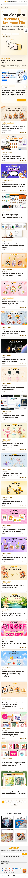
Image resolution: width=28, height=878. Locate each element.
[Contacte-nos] (19, 1)
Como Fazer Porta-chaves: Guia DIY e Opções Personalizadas (13, 586)
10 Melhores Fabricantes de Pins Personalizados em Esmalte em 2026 (13, 157)
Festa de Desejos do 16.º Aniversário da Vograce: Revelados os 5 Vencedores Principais (13, 734)
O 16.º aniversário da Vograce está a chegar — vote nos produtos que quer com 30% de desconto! (13, 763)
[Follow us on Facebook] (7, 856)
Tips (11, 180)
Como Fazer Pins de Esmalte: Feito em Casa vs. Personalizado (13, 360)
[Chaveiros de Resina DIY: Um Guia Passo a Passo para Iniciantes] (14, 260)
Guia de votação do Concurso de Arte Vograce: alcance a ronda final (13, 614)
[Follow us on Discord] (23, 856)
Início (2, 7)
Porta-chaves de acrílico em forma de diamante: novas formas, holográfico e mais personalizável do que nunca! (13, 674)
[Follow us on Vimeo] (21, 856)
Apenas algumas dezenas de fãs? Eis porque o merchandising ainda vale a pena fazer (13, 186)
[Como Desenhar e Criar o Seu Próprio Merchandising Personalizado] (14, 516)
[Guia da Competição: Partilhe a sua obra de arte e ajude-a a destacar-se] (14, 778)
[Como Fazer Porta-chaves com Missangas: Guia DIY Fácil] (14, 460)
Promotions (9, 637)
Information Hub (10, 122)
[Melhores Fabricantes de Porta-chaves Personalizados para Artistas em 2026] (14, 230)
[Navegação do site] (1, 4)
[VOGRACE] (4, 1)
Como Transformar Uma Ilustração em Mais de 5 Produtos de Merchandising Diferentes (13, 303)
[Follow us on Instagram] (4, 856)
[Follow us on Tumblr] (18, 856)
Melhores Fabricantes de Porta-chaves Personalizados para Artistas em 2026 (13, 245)
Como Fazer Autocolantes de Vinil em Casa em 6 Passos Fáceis (13, 332)
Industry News (9, 152)
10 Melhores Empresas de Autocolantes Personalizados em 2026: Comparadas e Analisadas (12, 215)
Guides (4, 85)
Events (4, 609)
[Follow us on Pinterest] (14, 856)
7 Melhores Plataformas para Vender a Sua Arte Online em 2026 (13, 416)
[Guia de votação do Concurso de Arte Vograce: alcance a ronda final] (14, 600)
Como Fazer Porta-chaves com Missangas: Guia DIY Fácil (11, 474)
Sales (4, 667)
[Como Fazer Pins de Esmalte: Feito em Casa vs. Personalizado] (14, 346)
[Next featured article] (25, 87)
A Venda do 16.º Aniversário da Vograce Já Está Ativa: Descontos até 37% (14, 643)
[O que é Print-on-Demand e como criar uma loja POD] (14, 488)
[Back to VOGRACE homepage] (14, 848)
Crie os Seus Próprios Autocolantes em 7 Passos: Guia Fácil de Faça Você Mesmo (13, 92)
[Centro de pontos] (26, 1)
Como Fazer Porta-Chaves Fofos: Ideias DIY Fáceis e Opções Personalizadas (12, 445)
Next (15, 804)
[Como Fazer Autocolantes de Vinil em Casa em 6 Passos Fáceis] (14, 318)
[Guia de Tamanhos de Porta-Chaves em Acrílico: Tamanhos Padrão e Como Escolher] (14, 113)
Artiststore (5, 411)
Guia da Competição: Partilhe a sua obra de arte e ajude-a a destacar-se (14, 793)
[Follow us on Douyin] (16, 856)
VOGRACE (5, 872)
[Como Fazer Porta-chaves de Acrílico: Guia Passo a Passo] (14, 544)
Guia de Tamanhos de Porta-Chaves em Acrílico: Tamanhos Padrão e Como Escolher (13, 128)
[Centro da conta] (24, 1)
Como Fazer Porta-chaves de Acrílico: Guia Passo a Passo (14, 558)
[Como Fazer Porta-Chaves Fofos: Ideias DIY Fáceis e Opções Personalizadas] (14, 430)
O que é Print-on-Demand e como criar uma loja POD (12, 502)
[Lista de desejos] (22, 1)
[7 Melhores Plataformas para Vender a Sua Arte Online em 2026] (14, 402)
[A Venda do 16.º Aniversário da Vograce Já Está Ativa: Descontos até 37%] (14, 628)
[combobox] (14, 4)
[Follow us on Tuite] (11, 856)
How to (8, 85)
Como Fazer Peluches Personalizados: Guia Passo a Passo (13, 388)
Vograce (8, 667)
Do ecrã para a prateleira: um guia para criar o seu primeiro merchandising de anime (12, 704)
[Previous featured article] (2, 87)
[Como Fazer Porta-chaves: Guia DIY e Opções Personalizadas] (14, 572)
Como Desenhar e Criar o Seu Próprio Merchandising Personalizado (13, 530)
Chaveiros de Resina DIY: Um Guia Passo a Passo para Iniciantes (12, 274)
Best (4, 152)
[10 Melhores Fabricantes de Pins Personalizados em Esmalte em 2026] (14, 143)
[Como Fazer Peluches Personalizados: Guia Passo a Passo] (14, 374)
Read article (20, 100)
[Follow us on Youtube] (9, 856)
